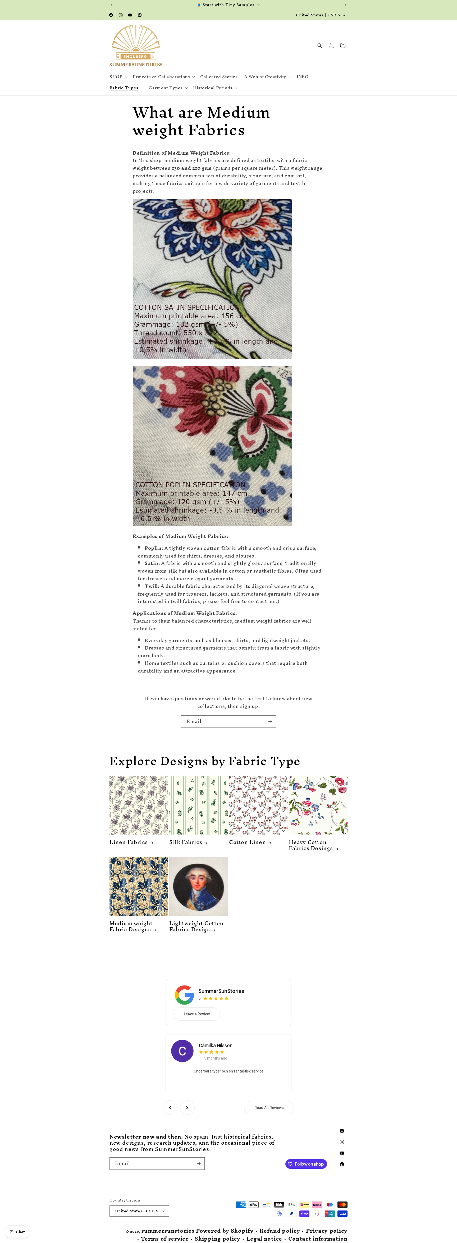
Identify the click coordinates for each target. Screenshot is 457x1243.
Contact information (318, 1239)
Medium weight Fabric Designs (131, 926)
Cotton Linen (247, 842)
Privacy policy (327, 1231)
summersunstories (167, 1230)
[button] (118, 76)
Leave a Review (197, 1014)
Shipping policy (217, 1239)
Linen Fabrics (128, 842)
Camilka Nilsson (215, 1045)
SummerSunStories (221, 991)
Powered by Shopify (225, 1230)
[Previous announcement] (111, 5)
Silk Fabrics (185, 842)
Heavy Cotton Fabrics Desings (311, 845)
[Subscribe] (270, 721)
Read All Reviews (269, 1108)
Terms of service (165, 1239)
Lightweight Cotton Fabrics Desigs (196, 926)
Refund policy (279, 1231)
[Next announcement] (345, 5)
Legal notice (264, 1239)
